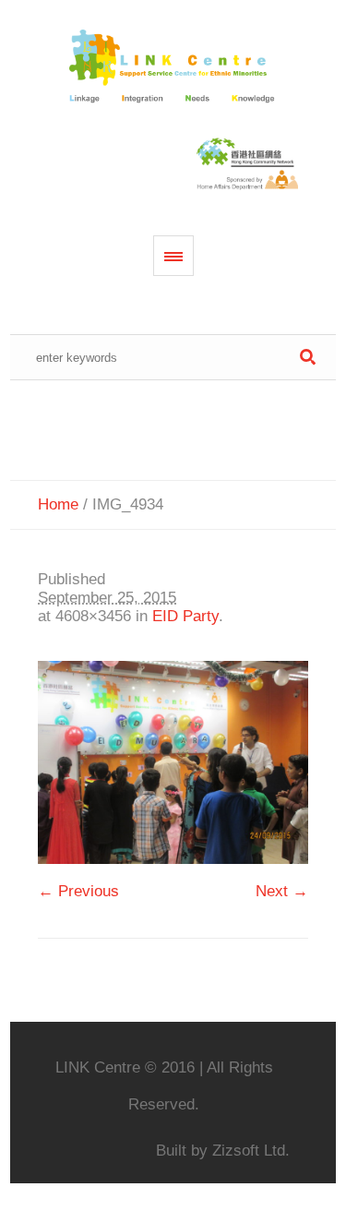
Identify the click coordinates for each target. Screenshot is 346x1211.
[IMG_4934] (173, 762)
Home (58, 504)
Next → (282, 891)
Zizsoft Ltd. (251, 1150)
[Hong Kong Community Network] (173, 67)
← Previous (78, 891)
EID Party (185, 616)
